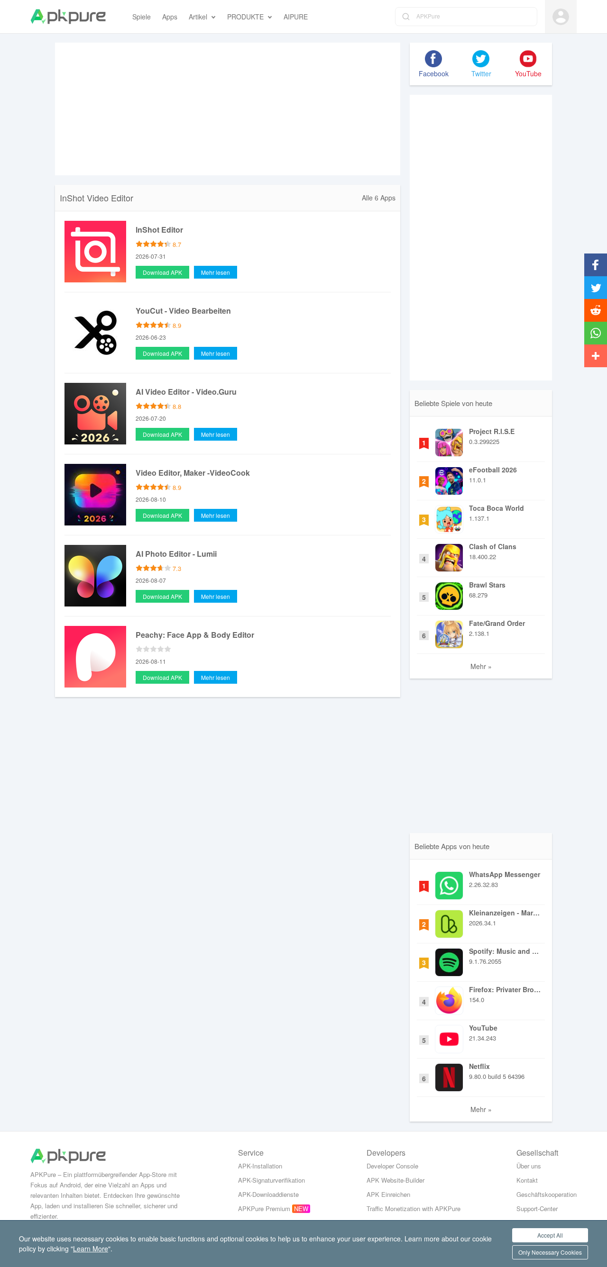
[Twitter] (480, 58)
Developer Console (392, 1165)
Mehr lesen (215, 272)
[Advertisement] (227, 109)
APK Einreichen (388, 1194)
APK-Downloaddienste (268, 1194)
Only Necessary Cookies (550, 1252)
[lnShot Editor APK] (95, 250)
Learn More (90, 1248)
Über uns (528, 1165)
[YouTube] (528, 58)
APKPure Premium (264, 1208)
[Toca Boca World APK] (449, 517)
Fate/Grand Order (497, 623)
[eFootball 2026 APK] (449, 478)
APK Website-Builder (395, 1180)
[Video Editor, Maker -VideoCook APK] (95, 493)
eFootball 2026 (493, 469)
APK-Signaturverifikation (271, 1180)
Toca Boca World (496, 508)
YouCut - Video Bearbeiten (183, 310)
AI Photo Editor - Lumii (176, 553)
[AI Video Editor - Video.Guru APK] (95, 412)
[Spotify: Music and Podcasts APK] (449, 960)
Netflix (479, 1066)
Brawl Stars (487, 584)
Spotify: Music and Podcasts (506, 951)
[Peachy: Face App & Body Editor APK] (95, 656)
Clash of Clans (492, 546)
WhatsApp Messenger (504, 874)
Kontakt (527, 1180)
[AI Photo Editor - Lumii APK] (95, 574)
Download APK (162, 272)
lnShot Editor (159, 229)
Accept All (550, 1235)
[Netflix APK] (449, 1075)
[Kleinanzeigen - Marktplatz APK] (449, 921)
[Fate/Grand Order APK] (449, 632)
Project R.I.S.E (492, 431)
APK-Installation (260, 1165)
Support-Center (537, 1208)
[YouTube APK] (449, 1036)
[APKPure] (68, 16)
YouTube (483, 1027)
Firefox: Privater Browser (506, 989)
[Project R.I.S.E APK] (449, 440)
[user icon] (560, 17)
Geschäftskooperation (546, 1194)
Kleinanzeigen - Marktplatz (506, 912)
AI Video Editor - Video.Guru (186, 391)
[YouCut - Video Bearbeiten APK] (95, 331)
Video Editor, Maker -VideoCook (193, 472)
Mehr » (481, 666)
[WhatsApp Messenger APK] (449, 883)
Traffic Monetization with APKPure (413, 1208)
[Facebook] (433, 58)
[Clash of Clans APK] (449, 555)
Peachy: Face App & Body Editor (195, 634)
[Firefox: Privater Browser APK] (449, 998)
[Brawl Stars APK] (449, 593)
